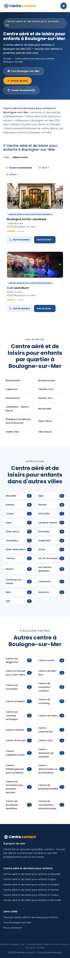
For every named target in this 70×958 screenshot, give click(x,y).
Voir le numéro (21, 239)
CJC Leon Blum (18, 288)
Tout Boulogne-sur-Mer (25, 71)
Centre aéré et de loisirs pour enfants (34, 58)
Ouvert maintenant (20, 167)
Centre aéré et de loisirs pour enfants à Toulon (30, 895)
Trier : (7, 157)
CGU (22, 944)
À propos (30, 947)
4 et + (45, 167)
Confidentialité (34, 944)
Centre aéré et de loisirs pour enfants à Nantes (31, 889)
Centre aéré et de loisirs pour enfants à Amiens (31, 884)
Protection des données (56, 944)
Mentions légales (9, 944)
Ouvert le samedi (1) (23, 90)
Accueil (7, 58)
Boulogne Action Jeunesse (26, 219)
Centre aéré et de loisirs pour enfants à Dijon (29, 879)
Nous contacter (12, 927)
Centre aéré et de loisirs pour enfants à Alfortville (32, 900)
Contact (40, 947)
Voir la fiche (44, 239)
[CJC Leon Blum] (35, 265)
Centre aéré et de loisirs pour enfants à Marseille (31, 874)
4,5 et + (13, 174)
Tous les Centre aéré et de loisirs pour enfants (30, 917)
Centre (22, 5)
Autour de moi (19, 80)
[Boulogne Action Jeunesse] (35, 196)
